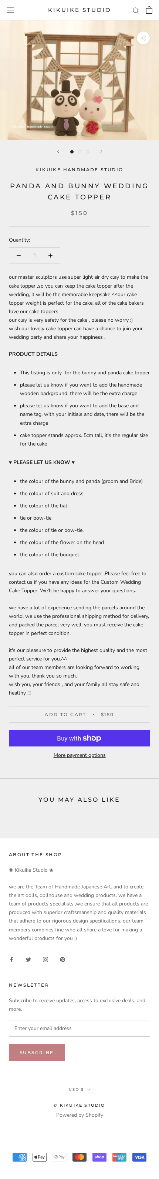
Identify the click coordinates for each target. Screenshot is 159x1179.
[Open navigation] (10, 10)
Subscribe (37, 1052)
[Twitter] (28, 959)
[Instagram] (45, 959)
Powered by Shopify (79, 1115)
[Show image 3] (87, 151)
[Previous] (58, 151)
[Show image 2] (79, 151)
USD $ (76, 1089)
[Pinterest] (62, 959)
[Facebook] (11, 959)
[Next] (101, 151)
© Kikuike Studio (79, 1105)
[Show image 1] (72, 151)
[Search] (136, 10)
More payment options (80, 755)
